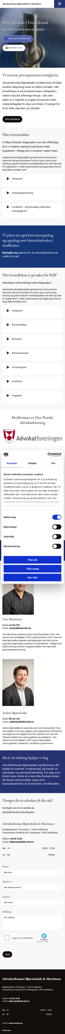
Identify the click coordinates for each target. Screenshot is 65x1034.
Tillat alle (32, 560)
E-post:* (6, 896)
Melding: (7, 911)
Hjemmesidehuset (15, 1023)
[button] (17, 38)
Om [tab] (53, 463)
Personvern (6, 1030)
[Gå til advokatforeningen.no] (32, 436)
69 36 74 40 (16, 838)
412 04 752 (14, 625)
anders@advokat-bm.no (22, 722)
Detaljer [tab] (32, 463)
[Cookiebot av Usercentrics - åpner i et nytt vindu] (47, 455)
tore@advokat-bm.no (20, 628)
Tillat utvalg (32, 568)
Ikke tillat (32, 577)
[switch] (56, 526)
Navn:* (6, 866)
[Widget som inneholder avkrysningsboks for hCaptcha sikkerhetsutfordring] (26, 938)
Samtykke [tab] (11, 463)
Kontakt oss (10, 252)
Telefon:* (7, 881)
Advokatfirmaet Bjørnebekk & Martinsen (21, 3)
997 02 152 (14, 719)
